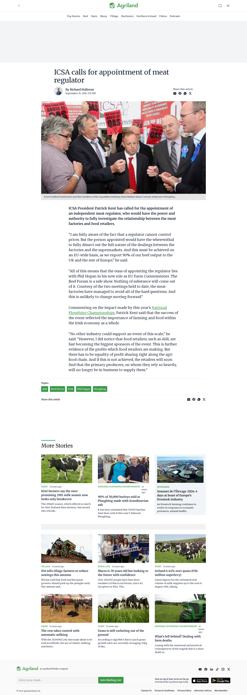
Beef (85, 16)
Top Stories (73, 16)
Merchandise (221, 690)
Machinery (127, 16)
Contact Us (146, 690)
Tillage (114, 16)
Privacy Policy (184, 690)
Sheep (103, 16)
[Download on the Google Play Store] (220, 680)
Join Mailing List (110, 680)
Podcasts (175, 16)
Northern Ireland (146, 16)
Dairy (94, 16)
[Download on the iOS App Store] (200, 680)
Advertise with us (203, 690)
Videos (163, 16)
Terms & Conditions (165, 690)
